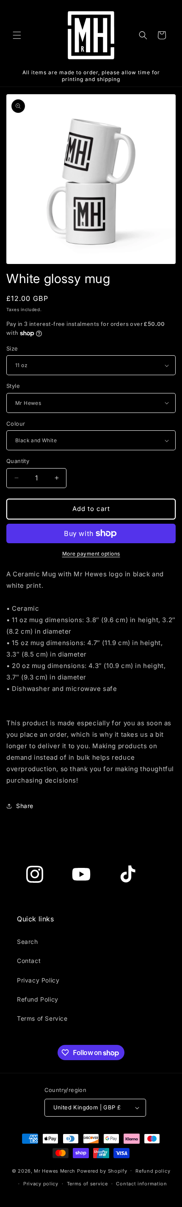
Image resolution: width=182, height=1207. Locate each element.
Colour (15, 423)
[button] (17, 35)
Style (13, 385)
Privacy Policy (38, 980)
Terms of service (87, 1184)
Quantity (17, 461)
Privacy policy (40, 1184)
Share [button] (24, 805)
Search (27, 941)
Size (12, 348)
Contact (29, 960)
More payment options (91, 553)
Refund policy (152, 1171)
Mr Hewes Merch (54, 1170)
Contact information (141, 1184)
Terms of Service (42, 1018)
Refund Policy (37, 999)
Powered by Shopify (102, 1170)
